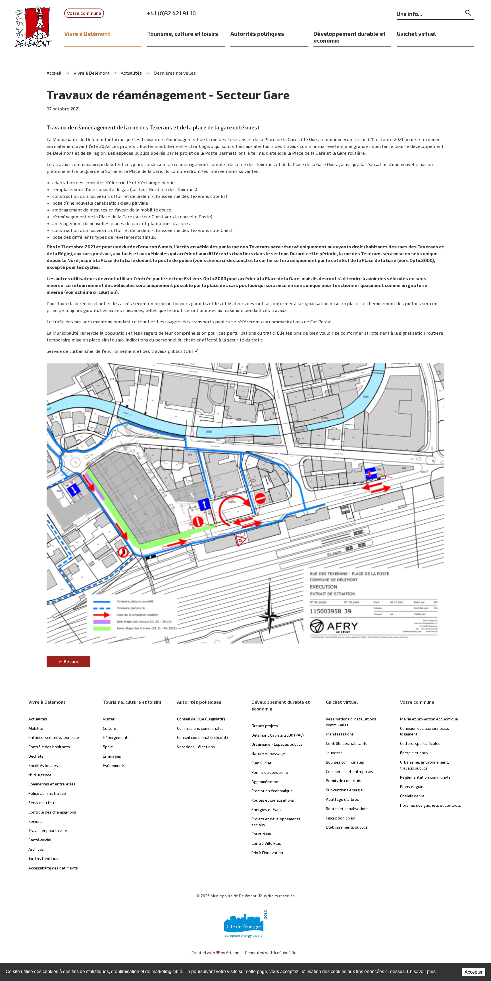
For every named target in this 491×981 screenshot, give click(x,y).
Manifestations (340, 733)
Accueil (54, 73)
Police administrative (47, 793)
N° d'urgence (39, 774)
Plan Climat (261, 762)
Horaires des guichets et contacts (430, 805)
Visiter (109, 718)
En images (112, 756)
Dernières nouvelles (175, 73)
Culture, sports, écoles (420, 743)
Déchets (35, 756)
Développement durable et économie (349, 37)
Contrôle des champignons (52, 812)
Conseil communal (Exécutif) (202, 737)
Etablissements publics (347, 827)
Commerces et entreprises (52, 783)
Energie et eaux (414, 752)
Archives (36, 849)
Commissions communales (200, 728)
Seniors (35, 821)
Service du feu (41, 802)
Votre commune (84, 13)
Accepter (473, 972)
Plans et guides (414, 786)
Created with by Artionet (216, 952)
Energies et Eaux (266, 809)
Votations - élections (196, 746)
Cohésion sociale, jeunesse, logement (424, 731)
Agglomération (264, 781)
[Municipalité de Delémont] (33, 31)
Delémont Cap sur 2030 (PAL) (277, 735)
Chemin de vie (412, 795)
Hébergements (116, 737)
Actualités (131, 73)
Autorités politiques (257, 33)
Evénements (114, 765)
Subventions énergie (344, 789)
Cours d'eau (261, 833)
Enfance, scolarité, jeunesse (53, 737)
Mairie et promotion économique (429, 718)
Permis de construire (269, 772)
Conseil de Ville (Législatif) (201, 718)
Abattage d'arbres (342, 799)
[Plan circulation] (245, 502)
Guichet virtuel (416, 33)
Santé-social (39, 839)
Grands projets (264, 725)
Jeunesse (334, 752)
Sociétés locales (43, 765)
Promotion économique (272, 790)
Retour (71, 661)
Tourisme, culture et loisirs (182, 33)
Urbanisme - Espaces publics (277, 744)
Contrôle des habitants (49, 746)
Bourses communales (345, 762)
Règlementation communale (425, 777)
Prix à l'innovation (267, 852)
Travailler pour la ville (47, 830)
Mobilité (35, 728)
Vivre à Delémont (87, 33)
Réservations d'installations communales (351, 721)
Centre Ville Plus (266, 843)
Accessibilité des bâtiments (53, 867)
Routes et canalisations (272, 800)
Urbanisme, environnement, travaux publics (424, 765)
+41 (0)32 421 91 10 (171, 13)
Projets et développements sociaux (275, 821)
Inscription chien (340, 818)
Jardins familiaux (43, 858)
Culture (109, 728)
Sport (108, 746)
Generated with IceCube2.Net (271, 952)
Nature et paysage (268, 753)
